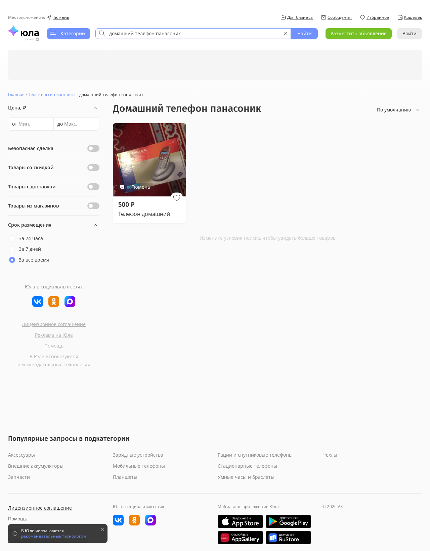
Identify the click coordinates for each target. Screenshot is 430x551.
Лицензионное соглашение (54, 324)
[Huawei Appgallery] (240, 537)
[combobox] (193, 33)
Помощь (53, 345)
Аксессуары (21, 455)
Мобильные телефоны (139, 466)
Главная (16, 94)
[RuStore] (288, 537)
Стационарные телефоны (247, 466)
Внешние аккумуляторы (35, 466)
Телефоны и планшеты (52, 94)
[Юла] (23, 31)
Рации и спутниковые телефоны (255, 455)
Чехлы (329, 455)
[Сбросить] (285, 33)
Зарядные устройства (138, 455)
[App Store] (240, 521)
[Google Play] (288, 521)
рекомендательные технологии (53, 364)
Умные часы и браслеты (246, 477)
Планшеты (125, 477)
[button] (176, 197)
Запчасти (19, 477)
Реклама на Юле (54, 335)
